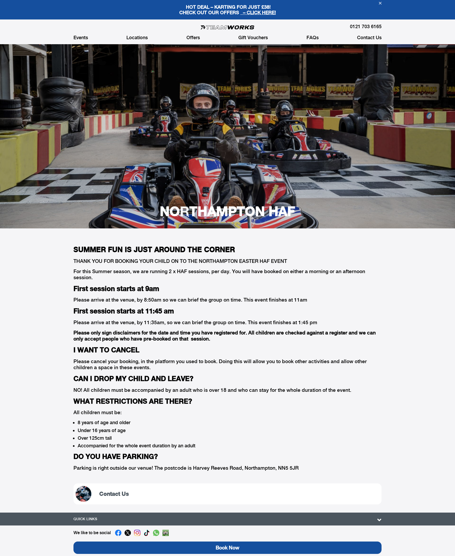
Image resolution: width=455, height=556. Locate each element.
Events (80, 37)
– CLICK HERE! (258, 12)
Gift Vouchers (253, 37)
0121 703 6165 (366, 26)
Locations (137, 37)
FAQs (312, 37)
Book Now (227, 548)
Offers (193, 37)
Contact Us (369, 37)
